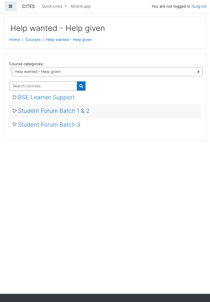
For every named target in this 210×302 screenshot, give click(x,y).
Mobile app (81, 6)
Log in (199, 6)
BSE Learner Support (46, 97)
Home (14, 39)
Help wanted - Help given (69, 39)
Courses (33, 39)
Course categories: (26, 64)
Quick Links (53, 6)
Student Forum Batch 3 (49, 124)
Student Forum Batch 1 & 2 (54, 110)
